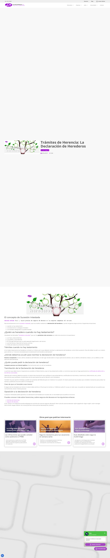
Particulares (69, 5)
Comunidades (93, 5)
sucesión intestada (25, 323)
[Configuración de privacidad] (2, 555)
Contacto (102, 5)
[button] (95, 544)
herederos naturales (24, 335)
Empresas (78, 5)
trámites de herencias (13, 400)
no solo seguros (45, 150)
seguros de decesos (12, 402)
